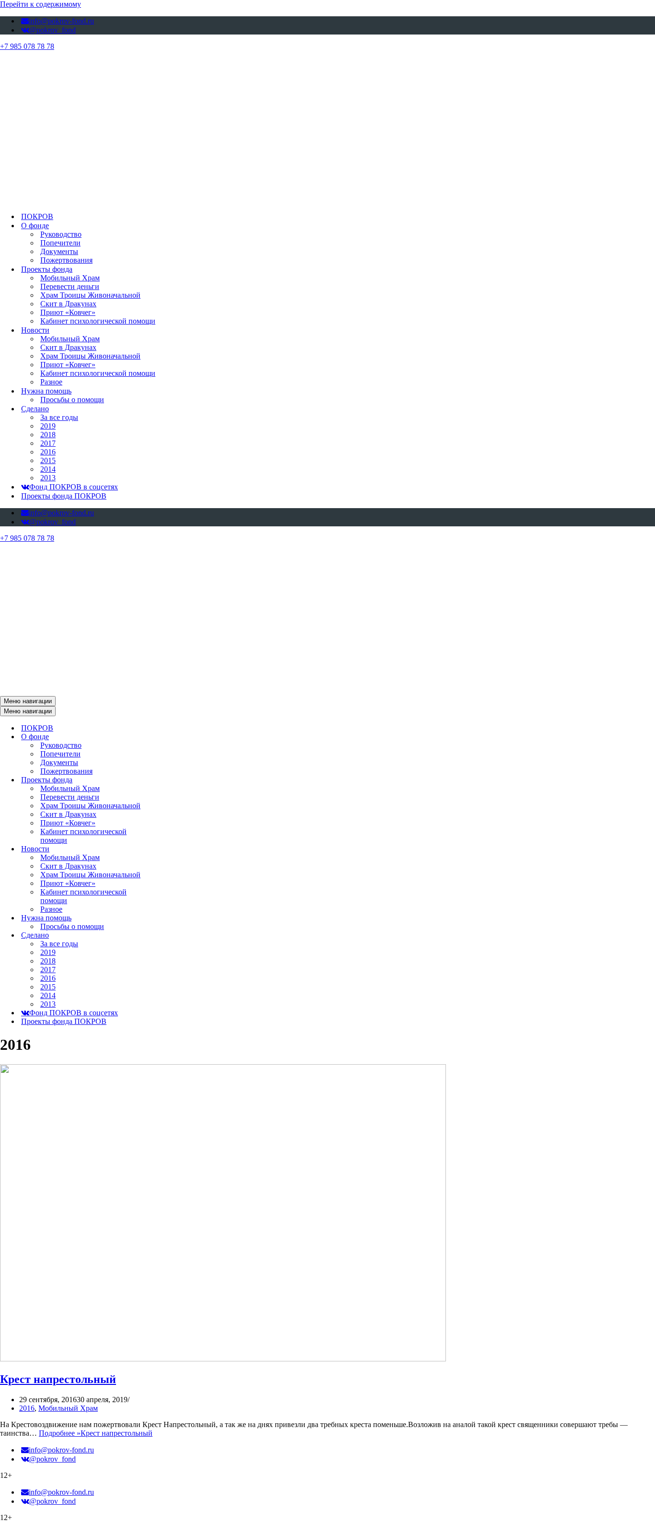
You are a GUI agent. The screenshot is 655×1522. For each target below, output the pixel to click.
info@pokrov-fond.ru (61, 21)
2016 (48, 452)
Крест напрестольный (58, 1379)
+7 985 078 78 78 (27, 46)
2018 (48, 434)
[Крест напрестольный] (223, 1359)
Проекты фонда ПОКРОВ (63, 496)
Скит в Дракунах (68, 304)
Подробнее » (95, 1433)
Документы (59, 251)
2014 (48, 469)
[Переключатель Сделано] (168, 935)
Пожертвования (66, 260)
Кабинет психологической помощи (97, 321)
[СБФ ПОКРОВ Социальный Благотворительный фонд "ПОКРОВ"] (245, 200)
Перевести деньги (69, 286)
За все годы (59, 417)
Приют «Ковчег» (67, 312)
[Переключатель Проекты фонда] (168, 780)
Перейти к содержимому (40, 4)
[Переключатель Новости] (168, 849)
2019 (48, 426)
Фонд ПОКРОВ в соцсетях (73, 487)
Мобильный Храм (70, 278)
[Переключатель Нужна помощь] (168, 918)
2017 (48, 443)
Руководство (61, 234)
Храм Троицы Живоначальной (90, 295)
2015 (48, 460)
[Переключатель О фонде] (168, 737)
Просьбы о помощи (72, 399)
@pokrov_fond (52, 30)
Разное (51, 382)
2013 (48, 478)
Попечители (60, 243)
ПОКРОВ (37, 216)
